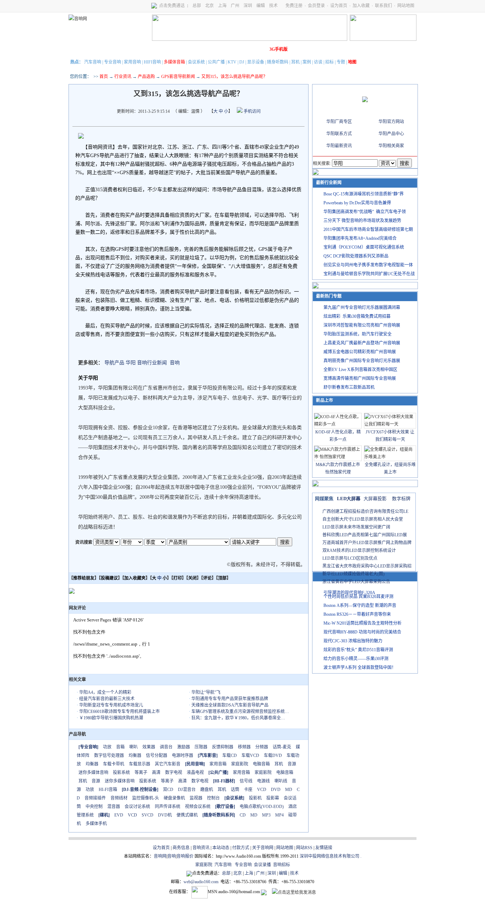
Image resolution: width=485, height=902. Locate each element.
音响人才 (237, 49)
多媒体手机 (96, 823)
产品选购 (146, 76)
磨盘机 (206, 789)
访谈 (318, 62)
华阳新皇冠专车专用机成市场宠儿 (111, 705)
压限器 (201, 747)
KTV (232, 62)
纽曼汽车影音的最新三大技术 (107, 698)
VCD (261, 789)
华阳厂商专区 (339, 121)
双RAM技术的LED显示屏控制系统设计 (359, 550)
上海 (222, 5)
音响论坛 (257, 49)
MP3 (266, 815)
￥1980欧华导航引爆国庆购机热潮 (111, 717)
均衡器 (135, 755)
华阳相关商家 (391, 145)
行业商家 (138, 49)
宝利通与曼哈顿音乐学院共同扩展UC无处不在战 (369, 273)
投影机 (255, 798)
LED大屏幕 (348, 498)
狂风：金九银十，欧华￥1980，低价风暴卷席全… (238, 717)
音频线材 (118, 798)
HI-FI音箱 (108, 789)
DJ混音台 (187, 789)
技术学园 (198, 49)
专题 (341, 62)
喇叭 (133, 747)
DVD (275, 789)
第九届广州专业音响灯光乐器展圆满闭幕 (361, 307)
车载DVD (273, 755)
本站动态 (220, 847)
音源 (292, 764)
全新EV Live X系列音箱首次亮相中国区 (360, 369)
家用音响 (132, 62)
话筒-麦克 (282, 747)
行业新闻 (98, 49)
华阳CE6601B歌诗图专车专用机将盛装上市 (119, 711)
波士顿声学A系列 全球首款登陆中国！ (359, 667)
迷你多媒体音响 (93, 772)
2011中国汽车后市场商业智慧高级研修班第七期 (368, 229)
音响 (175, 362)
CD (243, 815)
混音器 (113, 806)
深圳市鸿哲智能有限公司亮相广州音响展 (361, 325)
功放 (107, 747)
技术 (273, 5)
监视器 (196, 798)
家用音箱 (218, 764)
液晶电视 (195, 772)
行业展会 (218, 49)
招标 (329, 62)
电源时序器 (182, 755)
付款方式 (240, 847)
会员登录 (316, 5)
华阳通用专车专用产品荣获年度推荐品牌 (229, 698)
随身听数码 (277, 62)
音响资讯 (200, 847)
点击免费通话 (172, 5)
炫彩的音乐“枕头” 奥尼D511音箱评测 (358, 649)
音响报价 (185, 856)
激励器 (183, 747)
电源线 (263, 781)
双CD (168, 789)
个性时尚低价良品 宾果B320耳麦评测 (358, 596)
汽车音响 (92, 62)
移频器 (244, 747)
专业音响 (112, 62)
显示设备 (255, 62)
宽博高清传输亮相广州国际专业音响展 (359, 378)
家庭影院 (178, 49)
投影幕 (272, 798)
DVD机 (165, 815)
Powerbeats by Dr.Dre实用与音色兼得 (357, 202)
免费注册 (294, 5)
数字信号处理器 (109, 755)
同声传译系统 (167, 806)
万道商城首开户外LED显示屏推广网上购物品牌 (367, 542)
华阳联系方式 (339, 133)
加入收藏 (361, 5)
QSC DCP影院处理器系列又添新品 (355, 256)
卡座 (248, 789)
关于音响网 (262, 847)
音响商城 (158, 49)
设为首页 (338, 5)
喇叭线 (280, 781)
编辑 (260, 5)
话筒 (235, 789)
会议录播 (262, 864)
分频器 (261, 747)
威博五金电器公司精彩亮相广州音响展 (359, 351)
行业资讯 (122, 76)
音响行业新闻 (152, 362)
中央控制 (94, 806)
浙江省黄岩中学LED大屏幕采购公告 (356, 581)
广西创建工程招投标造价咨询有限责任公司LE (365, 511)
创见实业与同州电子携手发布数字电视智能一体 (368, 264)
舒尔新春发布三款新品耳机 (349, 387)
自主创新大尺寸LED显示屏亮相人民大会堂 (362, 519)
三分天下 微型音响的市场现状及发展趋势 (362, 220)
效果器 (148, 747)
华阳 (131, 362)
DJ (241, 62)
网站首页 (78, 49)
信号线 (246, 781)
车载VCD (250, 755)
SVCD (147, 815)
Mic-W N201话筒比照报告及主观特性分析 (362, 623)
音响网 (160, 856)
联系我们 (383, 5)
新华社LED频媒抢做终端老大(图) (353, 573)
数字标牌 (401, 498)
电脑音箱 (261, 764)
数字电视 (173, 772)
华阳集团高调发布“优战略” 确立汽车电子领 (364, 211)
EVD (118, 815)
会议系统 (196, 62)
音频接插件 (95, 798)
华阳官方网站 (391, 121)
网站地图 (405, 5)
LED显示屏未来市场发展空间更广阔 (356, 527)
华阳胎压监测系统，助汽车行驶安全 (357, 334)
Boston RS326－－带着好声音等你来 (357, 614)
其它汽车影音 (167, 764)
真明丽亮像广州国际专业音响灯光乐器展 (361, 360)
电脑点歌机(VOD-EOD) (262, 806)
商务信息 (181, 847)
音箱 (120, 747)
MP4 (279, 815)
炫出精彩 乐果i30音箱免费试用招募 (357, 316)
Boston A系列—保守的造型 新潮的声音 (359, 605)
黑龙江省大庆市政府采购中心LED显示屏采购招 (367, 566)
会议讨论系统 (137, 806)
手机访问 (252, 111)
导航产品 (114, 362)
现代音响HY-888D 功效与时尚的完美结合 (362, 632)
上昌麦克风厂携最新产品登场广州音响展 (361, 343)
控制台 (213, 798)
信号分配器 (156, 755)
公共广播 (216, 62)
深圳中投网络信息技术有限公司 (329, 856)
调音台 (166, 747)
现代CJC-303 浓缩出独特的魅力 (352, 640)
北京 (209, 5)
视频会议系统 (198, 806)
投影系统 (121, 772)
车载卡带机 (113, 764)
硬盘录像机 (174, 798)
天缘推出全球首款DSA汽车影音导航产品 (229, 705)
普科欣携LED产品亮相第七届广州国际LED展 (364, 534)
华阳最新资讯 (339, 145)
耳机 (295, 62)
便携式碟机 (187, 815)
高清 (156, 772)
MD (288, 789)
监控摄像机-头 (145, 798)
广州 (235, 5)
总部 (196, 5)
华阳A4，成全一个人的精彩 (105, 692)
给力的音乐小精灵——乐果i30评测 (355, 658)
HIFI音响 (152, 62)
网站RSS (304, 847)
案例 (307, 62)
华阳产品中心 (391, 133)
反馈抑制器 (222, 747)
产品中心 (118, 49)
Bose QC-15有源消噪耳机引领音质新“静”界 (363, 194)
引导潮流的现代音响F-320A (349, 592)
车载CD (229, 755)
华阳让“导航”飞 (205, 692)
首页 (103, 76)
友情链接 (323, 847)
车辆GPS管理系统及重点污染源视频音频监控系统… (240, 711)
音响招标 (281, 864)
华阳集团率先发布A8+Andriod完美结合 (360, 238)
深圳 (248, 5)
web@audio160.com (201, 881)
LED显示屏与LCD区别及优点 (349, 558)
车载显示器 (139, 764)
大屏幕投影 (375, 498)
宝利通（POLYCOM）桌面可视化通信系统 (363, 247)
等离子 (141, 772)
